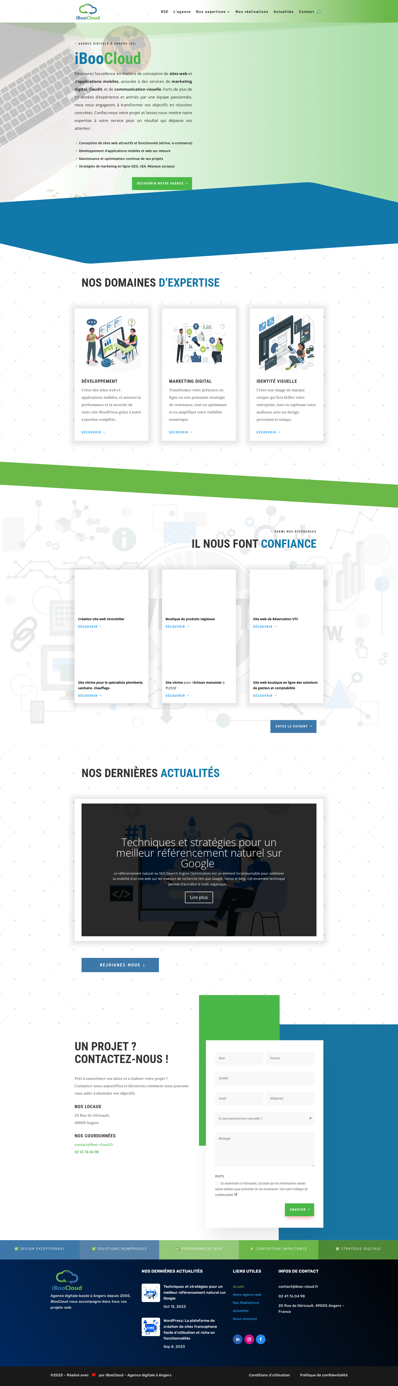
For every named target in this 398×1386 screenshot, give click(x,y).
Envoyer (298, 1209)
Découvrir (91, 432)
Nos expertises (211, 12)
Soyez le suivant (291, 726)
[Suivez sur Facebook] (261, 1339)
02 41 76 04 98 (291, 1296)
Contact (306, 12)
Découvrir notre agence (160, 183)
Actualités (284, 12)
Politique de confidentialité (324, 1375)
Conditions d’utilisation (269, 1375)
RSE (164, 12)
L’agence (182, 12)
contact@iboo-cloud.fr (94, 1144)
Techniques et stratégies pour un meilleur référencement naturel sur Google (199, 852)
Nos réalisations (252, 12)
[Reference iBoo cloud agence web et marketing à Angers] (111, 609)
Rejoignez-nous (120, 964)
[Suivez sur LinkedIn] (238, 1339)
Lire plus (199, 897)
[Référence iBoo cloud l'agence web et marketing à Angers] (111, 672)
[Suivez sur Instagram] (249, 1339)
